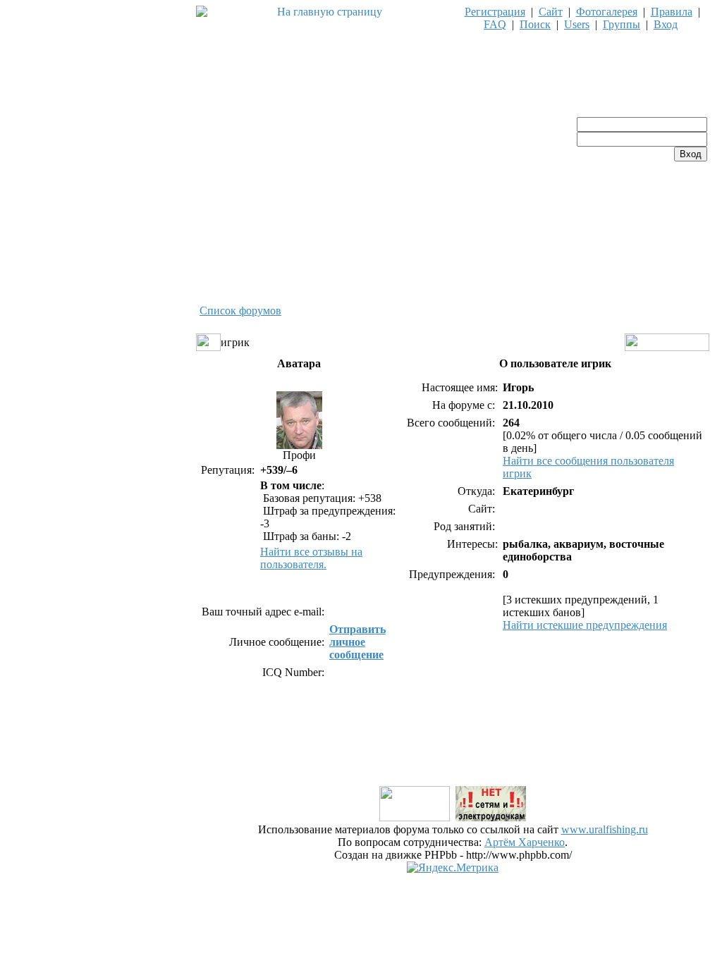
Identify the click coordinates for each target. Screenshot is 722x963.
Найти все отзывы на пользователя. (311, 558)
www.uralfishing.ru (604, 829)
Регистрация (495, 12)
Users (576, 24)
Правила (671, 12)
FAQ (495, 24)
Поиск (535, 24)
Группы (621, 24)
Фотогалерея (606, 12)
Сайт (551, 12)
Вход (666, 24)
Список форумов (240, 311)
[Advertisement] (452, 752)
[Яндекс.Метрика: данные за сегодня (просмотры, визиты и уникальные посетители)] (452, 867)
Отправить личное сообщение (357, 642)
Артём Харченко (524, 842)
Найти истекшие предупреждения (585, 625)
